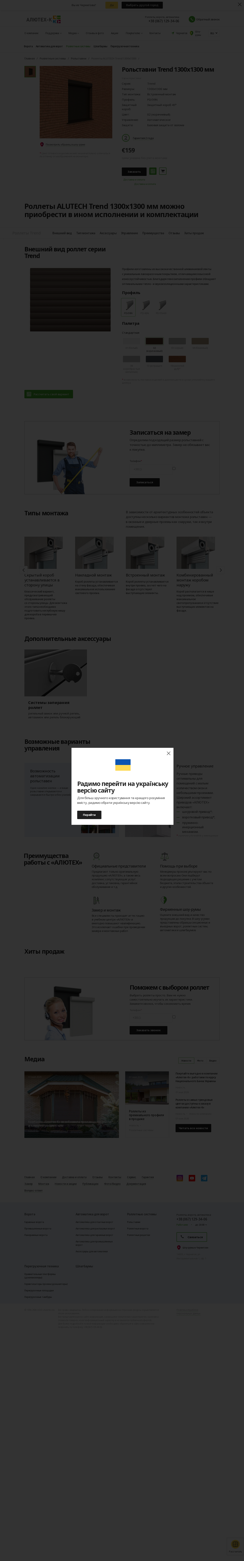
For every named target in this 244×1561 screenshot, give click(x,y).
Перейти (89, 815)
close (169, 753)
